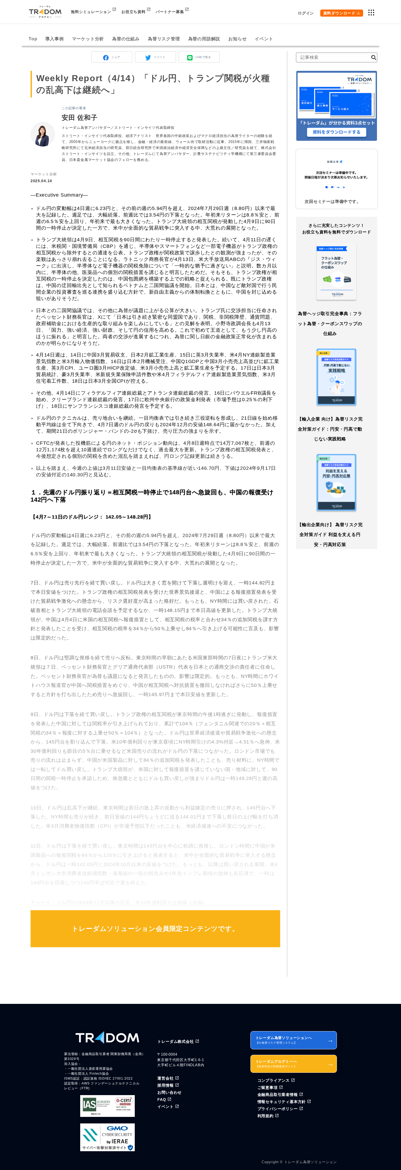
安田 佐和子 (80, 117)
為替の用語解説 (204, 38)
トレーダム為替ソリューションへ (295, 1040)
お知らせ (237, 38)
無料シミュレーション (91, 12)
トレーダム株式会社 (175, 1041)
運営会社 (165, 1078)
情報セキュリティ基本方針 (282, 1101)
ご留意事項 (268, 1087)
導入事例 (54, 38)
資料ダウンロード (339, 13)
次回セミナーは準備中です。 (333, 201)
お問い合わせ (169, 1092)
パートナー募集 (170, 12)
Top (33, 38)
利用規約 (266, 1116)
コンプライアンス (274, 1080)
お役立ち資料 (133, 12)
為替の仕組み (126, 38)
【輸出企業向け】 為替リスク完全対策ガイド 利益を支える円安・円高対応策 (330, 534)
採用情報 (165, 1085)
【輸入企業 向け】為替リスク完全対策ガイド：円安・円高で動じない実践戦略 (330, 429)
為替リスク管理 (164, 38)
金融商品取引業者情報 (278, 1094)
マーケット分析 (88, 38)
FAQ (161, 1099)
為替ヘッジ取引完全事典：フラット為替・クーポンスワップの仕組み (330, 323)
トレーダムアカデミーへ (295, 1063)
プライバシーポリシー (278, 1109)
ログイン (306, 13)
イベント (264, 38)
